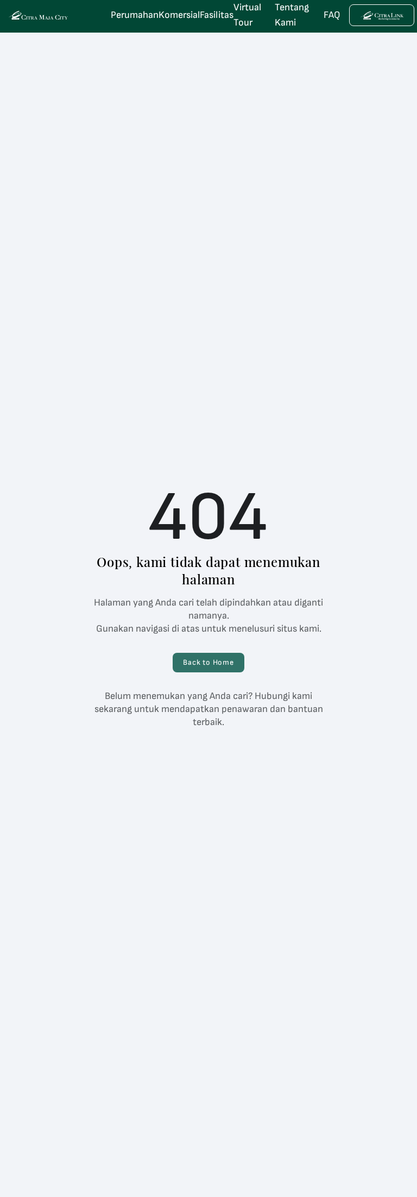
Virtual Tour (247, 15)
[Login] (381, 15)
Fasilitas (216, 15)
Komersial (179, 15)
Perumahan (135, 15)
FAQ (332, 15)
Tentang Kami (292, 15)
